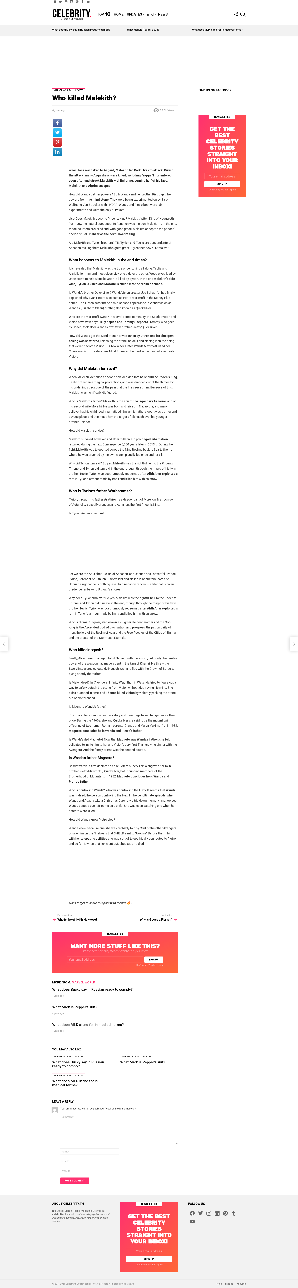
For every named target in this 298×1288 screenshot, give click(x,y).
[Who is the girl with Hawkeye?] (4, 644)
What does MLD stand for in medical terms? (217, 29)
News (163, 14)
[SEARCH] (243, 14)
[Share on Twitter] (57, 132)
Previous (54, 30)
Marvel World (83, 982)
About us (241, 1283)
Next (244, 30)
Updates (134, 14)
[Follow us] (236, 14)
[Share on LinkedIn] (57, 152)
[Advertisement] (149, 59)
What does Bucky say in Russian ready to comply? (81, 29)
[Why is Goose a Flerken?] (294, 644)
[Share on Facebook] (57, 123)
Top (103, 14)
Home (118, 14)
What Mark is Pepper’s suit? (143, 29)
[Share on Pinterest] (57, 142)
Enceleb (229, 1283)
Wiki (150, 14)
